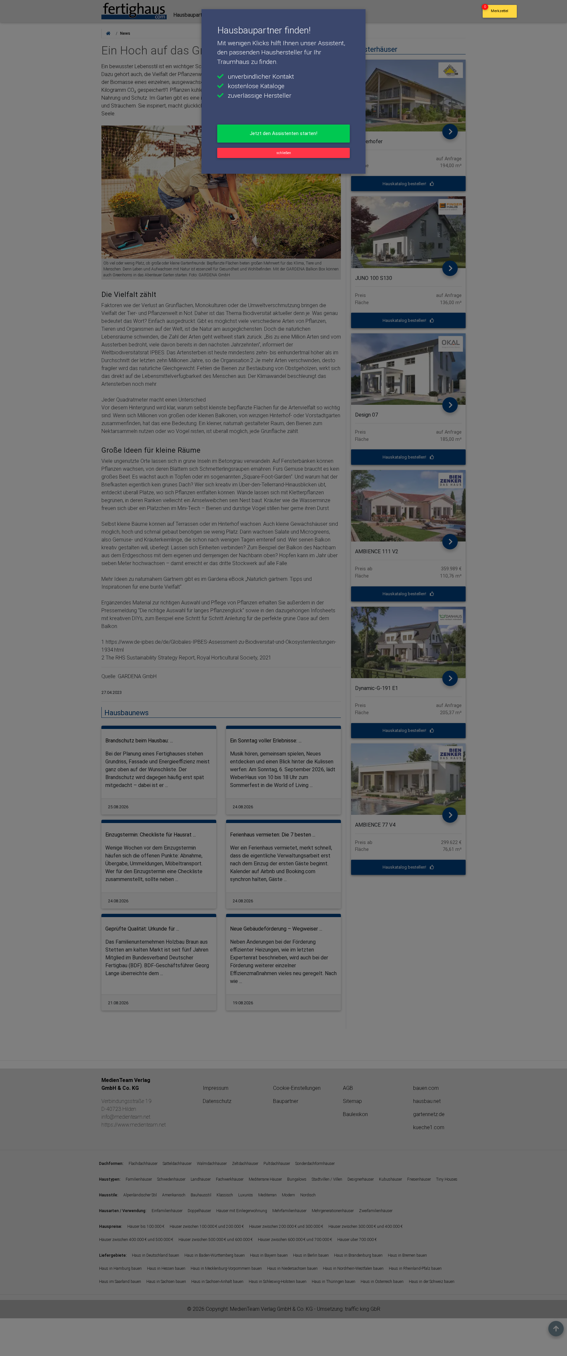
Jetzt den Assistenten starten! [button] (283, 133)
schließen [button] (283, 153)
